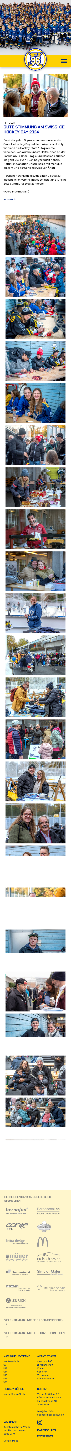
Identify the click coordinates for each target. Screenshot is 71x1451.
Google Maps (10, 1440)
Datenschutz (47, 1430)
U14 (5, 1371)
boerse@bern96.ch (14, 1394)
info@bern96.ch (46, 1411)
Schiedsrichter (45, 1378)
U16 (5, 1375)
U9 (4, 1364)
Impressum (45, 1435)
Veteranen (43, 1375)
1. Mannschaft (45, 1361)
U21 (5, 1382)
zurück (11, 199)
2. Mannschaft (45, 1364)
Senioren (42, 1371)
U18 (5, 1378)
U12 (5, 1368)
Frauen (41, 1368)
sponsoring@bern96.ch (50, 1414)
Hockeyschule (11, 1361)
